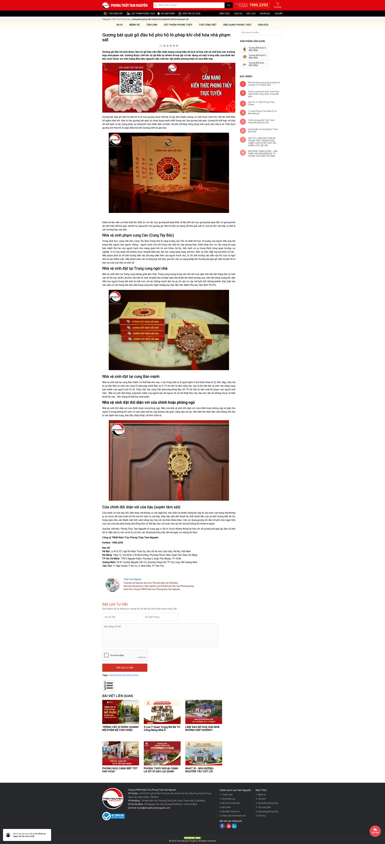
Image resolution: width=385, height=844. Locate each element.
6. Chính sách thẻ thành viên (233, 815)
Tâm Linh (151, 24)
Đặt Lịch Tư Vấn (124, 667)
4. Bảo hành (225, 807)
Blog (120, 24)
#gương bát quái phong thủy (123, 675)
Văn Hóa (263, 24)
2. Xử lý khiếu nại (227, 799)
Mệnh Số (134, 24)
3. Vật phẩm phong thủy (267, 803)
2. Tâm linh (261, 799)
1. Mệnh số (261, 794)
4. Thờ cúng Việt (263, 807)
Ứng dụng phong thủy (237, 24)
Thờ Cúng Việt (208, 24)
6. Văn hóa (261, 815)
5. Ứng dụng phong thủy (267, 811)
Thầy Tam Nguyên (132, 579)
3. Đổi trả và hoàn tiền (230, 803)
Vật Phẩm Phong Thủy (178, 24)
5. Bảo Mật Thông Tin (230, 811)
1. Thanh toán (226, 794)
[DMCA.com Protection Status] (192, 839)
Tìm (228, 5)
